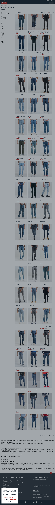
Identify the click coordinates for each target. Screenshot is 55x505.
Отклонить (6, 499)
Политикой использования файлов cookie (9, 497)
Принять (13, 499)
